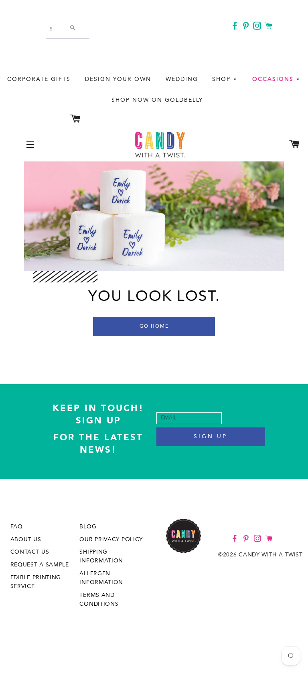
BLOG (87, 527)
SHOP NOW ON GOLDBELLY (157, 100)
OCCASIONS (274, 79)
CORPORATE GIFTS (39, 79)
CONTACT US (29, 552)
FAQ (16, 527)
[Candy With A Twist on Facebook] (235, 27)
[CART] (269, 26)
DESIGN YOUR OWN (118, 79)
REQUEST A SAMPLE (39, 565)
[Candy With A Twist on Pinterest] (246, 27)
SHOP (222, 79)
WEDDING (182, 79)
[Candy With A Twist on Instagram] (258, 27)
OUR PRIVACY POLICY (111, 539)
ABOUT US (25, 539)
